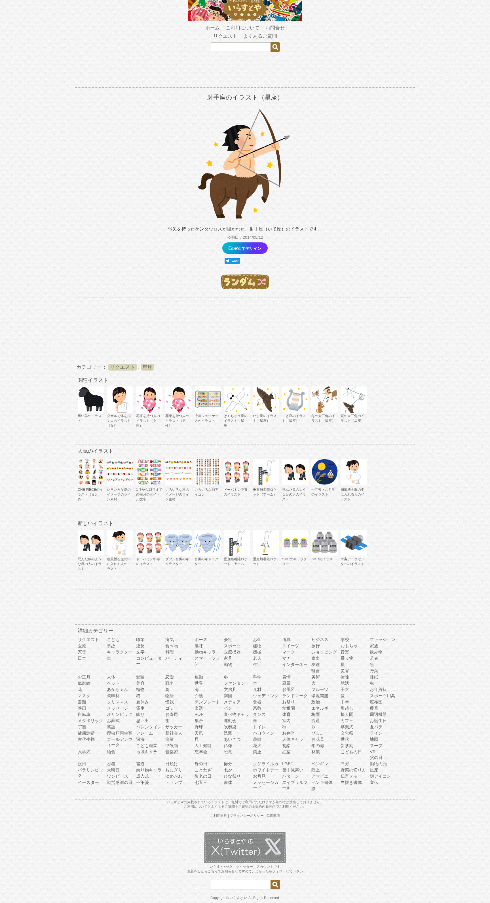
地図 (374, 739)
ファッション (382, 639)
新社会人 (173, 733)
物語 (169, 695)
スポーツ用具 (382, 695)
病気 (169, 639)
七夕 (228, 769)
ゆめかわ (173, 776)
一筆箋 (142, 782)
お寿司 (171, 714)
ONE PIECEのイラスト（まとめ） (90, 494)
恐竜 (228, 751)
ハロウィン (263, 733)
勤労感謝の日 (119, 782)
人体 (111, 676)
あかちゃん (117, 689)
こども (113, 639)
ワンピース (117, 776)
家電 (82, 652)
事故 (111, 645)
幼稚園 (288, 708)
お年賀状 (378, 689)
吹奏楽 (230, 726)
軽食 (315, 670)
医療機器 (232, 652)
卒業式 (347, 726)
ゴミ (169, 708)
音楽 (345, 652)
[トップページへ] (245, 20)
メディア (232, 701)
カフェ (347, 720)
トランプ (173, 782)
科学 (257, 676)
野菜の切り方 (353, 769)
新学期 (347, 745)
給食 (111, 751)
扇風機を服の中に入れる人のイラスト (352, 494)
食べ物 (171, 645)
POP (199, 714)
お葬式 (113, 720)
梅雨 (315, 714)
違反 (140, 645)
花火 (257, 745)
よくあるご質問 (260, 36)
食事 (315, 658)
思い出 (142, 720)
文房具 (230, 689)
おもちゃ (349, 645)
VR (373, 751)
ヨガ (345, 763)
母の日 (201, 763)
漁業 (169, 739)
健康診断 (86, 733)
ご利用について (242, 28)
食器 (257, 701)
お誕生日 (378, 720)
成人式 (142, 776)
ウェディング (265, 695)
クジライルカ (265, 763)
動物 (228, 664)
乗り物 (347, 658)
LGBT (287, 763)
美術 (315, 676)
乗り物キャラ (149, 769)
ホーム (212, 28)
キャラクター (119, 652)
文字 (140, 652)
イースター (88, 782)
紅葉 (286, 751)
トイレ (259, 726)
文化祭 (347, 733)
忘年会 (201, 751)
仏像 (228, 745)
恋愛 (169, 676)
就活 (345, 683)
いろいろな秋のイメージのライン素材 (177, 494)
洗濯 (228, 733)
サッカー (173, 726)
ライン (376, 733)
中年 (345, 701)
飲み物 (376, 652)
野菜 (374, 670)
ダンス (259, 714)
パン (228, 708)
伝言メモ (349, 776)
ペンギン (319, 763)
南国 (228, 695)
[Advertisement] (245, 72)
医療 (82, 645)
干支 (345, 689)
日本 (82, 658)
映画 (82, 708)
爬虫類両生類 (119, 733)
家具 (228, 658)
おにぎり (173, 769)
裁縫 (257, 739)
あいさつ (232, 739)
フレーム (144, 733)
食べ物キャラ (236, 714)
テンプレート (207, 701)
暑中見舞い (292, 769)
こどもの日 (351, 751)
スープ (376, 745)
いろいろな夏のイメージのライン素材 (119, 494)
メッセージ (117, 708)
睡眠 (374, 676)
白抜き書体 (351, 782)
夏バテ (376, 726)
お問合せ (275, 28)
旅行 (315, 645)
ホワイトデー (265, 769)
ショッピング (324, 652)
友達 (315, 664)
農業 (374, 708)
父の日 (376, 757)
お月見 (259, 776)
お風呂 (288, 689)
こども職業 (146, 745)
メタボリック (90, 720)
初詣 (286, 745)
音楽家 (171, 751)
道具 (286, 639)
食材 (257, 689)
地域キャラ (146, 751)
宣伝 (374, 782)
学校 (345, 639)
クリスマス (117, 701)
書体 (228, 782)
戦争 (169, 683)
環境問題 (319, 695)
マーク (288, 652)
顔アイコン (380, 776)
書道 (140, 763)
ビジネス (319, 639)
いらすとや (238, 898)
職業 (140, 639)
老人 (257, 658)
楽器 (199, 708)
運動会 (230, 720)
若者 (374, 658)
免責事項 (273, 816)
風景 (286, 683)
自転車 (84, 714)
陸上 (315, 769)
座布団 (376, 701)
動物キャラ (205, 652)
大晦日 (113, 769)
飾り (140, 714)
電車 (140, 708)
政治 (315, 701)
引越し (347, 708)
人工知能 (203, 745)
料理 (169, 652)
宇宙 (82, 726)
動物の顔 (378, 763)
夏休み (142, 701)
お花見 (317, 739)
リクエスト (225, 36)
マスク (84, 695)
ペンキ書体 (322, 782)
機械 (257, 652)
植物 (140, 689)
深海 (140, 739)
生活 (257, 664)
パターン (290, 776)
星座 (147, 367)
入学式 (84, 751)
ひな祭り (232, 776)
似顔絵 (84, 683)
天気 (199, 733)
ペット (113, 683)
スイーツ (290, 645)
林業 (315, 751)
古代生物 (86, 739)
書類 (82, 701)
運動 (199, 676)
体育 (286, 714)
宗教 (257, 708)
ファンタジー (236, 683)
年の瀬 (317, 745)
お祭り (288, 701)
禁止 (257, 751)
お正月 (84, 676)
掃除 (345, 676)
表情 (286, 676)
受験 (140, 676)
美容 (140, 683)
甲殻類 (171, 745)
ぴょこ (317, 733)
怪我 (169, 701)
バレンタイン (149, 726)
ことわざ (203, 769)
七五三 (201, 782)
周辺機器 (378, 714)
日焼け (171, 763)
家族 (374, 645)
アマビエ (319, 776)
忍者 (111, 763)
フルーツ (319, 689)
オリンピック (119, 714)
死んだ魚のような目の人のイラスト (294, 494)
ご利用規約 (218, 816)
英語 (111, 726)
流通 (315, 720)
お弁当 (288, 733)
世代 (345, 739)
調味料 (113, 695)
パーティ (173, 658)
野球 (199, 726)
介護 (199, 695)
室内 (286, 720)
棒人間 (347, 714)
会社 (228, 639)
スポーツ (232, 645)
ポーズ (201, 639)
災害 (345, 670)
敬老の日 (203, 776)
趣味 (199, 645)
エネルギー (322, 708)
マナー (288, 658)
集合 (199, 720)
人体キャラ (292, 739)
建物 (257, 645)
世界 (199, 683)
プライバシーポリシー (247, 816)
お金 (257, 639)
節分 (228, 763)
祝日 (82, 763)
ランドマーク (295, 695)
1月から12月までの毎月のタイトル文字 (149, 494)
